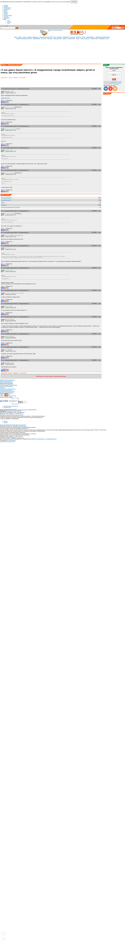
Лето (107, 38)
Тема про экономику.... (6, 197)
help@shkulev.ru (22, 426)
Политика (49, 38)
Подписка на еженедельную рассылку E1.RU (11, 415)
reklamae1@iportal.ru (22, 409)
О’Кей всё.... (4, 205)
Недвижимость (90, 37)
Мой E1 (105, 65)
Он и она (43, 38)
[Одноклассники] (6, 102)
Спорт (77, 38)
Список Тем (4, 77)
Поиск (10, 77)
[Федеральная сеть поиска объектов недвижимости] (23, 403)
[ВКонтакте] (2, 102)
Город (24, 37)
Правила (15, 77)
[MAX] (4, 102)
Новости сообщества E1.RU (24, 38)
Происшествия (57, 38)
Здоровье (59, 37)
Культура (72, 37)
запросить (116, 84)
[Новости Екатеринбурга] (43, 35)
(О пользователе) (18, 235)
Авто (15, 37)
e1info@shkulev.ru (40, 439)
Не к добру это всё (6, 200)
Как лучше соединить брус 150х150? (10, 207)
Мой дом (78, 37)
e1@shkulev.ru (20, 437)
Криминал (66, 37)
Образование (36, 38)
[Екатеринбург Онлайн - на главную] (78, 35)
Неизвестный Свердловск (103, 37)
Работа (65, 38)
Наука (83, 37)
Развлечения (71, 38)
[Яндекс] (110, 90)
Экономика (102, 38)
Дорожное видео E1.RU (45, 37)
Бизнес (20, 37)
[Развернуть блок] (104, 94)
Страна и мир (94, 38)
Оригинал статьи (5, 98)
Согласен (74, 1)
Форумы (3, 64)
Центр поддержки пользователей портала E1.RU (13, 424)
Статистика (22, 77)
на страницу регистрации (115, 82)
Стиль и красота (84, 38)
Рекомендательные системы (7, 441)
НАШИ (2, 202)
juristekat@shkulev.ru (51, 439)
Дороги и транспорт (32, 37)
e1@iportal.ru (9, 411)
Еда (54, 37)
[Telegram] (8, 102)
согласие (57, 1)
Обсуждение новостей (14, 64)
